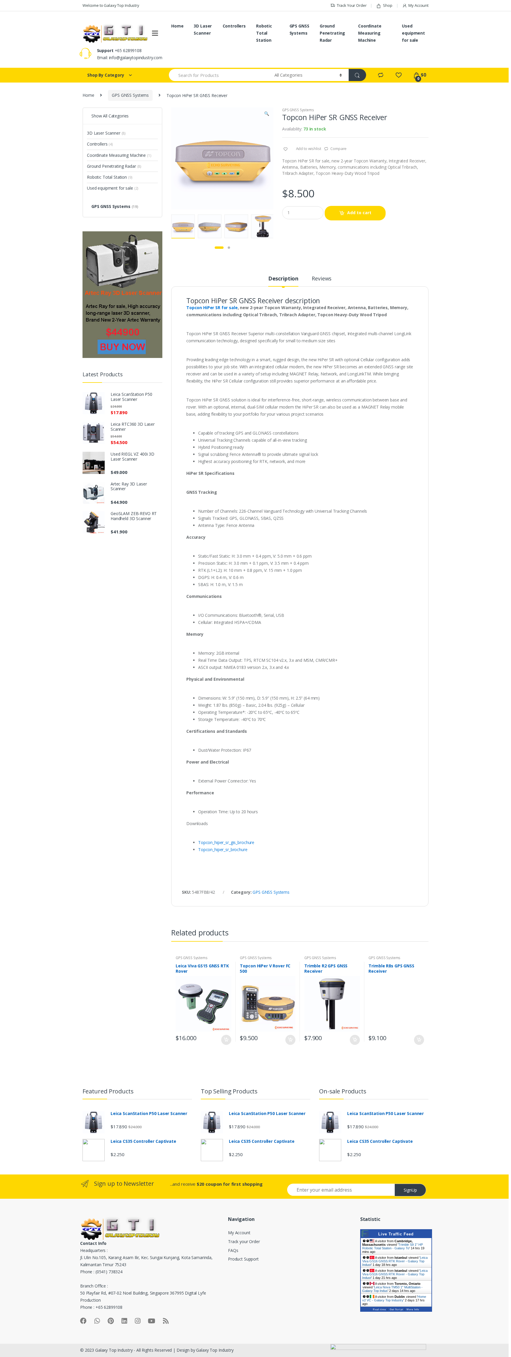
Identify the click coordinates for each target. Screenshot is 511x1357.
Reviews (321, 279)
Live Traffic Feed (396, 1234)
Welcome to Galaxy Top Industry (111, 5)
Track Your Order (352, 5)
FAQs (233, 1250)
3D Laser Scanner (203, 29)
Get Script (396, 1309)
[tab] (283, 281)
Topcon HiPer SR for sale (212, 307)
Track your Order (244, 1241)
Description (283, 279)
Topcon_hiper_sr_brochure (223, 849)
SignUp (410, 1190)
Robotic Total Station (264, 33)
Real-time (379, 1309)
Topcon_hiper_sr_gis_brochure (226, 842)
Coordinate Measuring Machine (369, 33)
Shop (387, 5)
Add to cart (359, 212)
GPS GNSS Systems (299, 29)
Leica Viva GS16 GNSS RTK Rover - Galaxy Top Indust (395, 1261)
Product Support (243, 1259)
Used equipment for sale (413, 33)
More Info (413, 1309)
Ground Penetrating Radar (332, 33)
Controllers (234, 26)
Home (177, 26)
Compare (338, 148)
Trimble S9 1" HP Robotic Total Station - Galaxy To (392, 1246)
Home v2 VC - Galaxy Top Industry (394, 1298)
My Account (418, 5)
